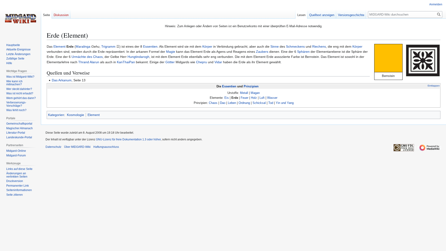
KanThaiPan (126, 62)
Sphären (303, 51)
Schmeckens (295, 46)
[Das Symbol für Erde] (423, 60)
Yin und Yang (285, 103)
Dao (222, 103)
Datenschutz (53, 147)
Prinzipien (251, 86)
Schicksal (259, 103)
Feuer (244, 97)
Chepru (201, 62)
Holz (254, 97)
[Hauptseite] (20, 18)
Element (59, 46)
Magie (170, 51)
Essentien (150, 46)
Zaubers (262, 51)
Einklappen (434, 85)
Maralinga (83, 46)
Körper (207, 46)
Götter (170, 62)
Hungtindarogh (138, 57)
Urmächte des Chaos (87, 57)
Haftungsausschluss (106, 147)
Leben (232, 103)
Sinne (274, 46)
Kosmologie (75, 115)
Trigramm (108, 46)
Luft (262, 97)
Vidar (218, 62)
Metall (244, 93)
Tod (270, 103)
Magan (255, 93)
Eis (226, 97)
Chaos (213, 103)
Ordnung (244, 103)
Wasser (272, 97)
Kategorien (56, 115)
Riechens (319, 46)
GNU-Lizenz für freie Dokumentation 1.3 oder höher (128, 139)
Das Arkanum (62, 80)
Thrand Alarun (88, 62)
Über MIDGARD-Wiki (77, 147)
